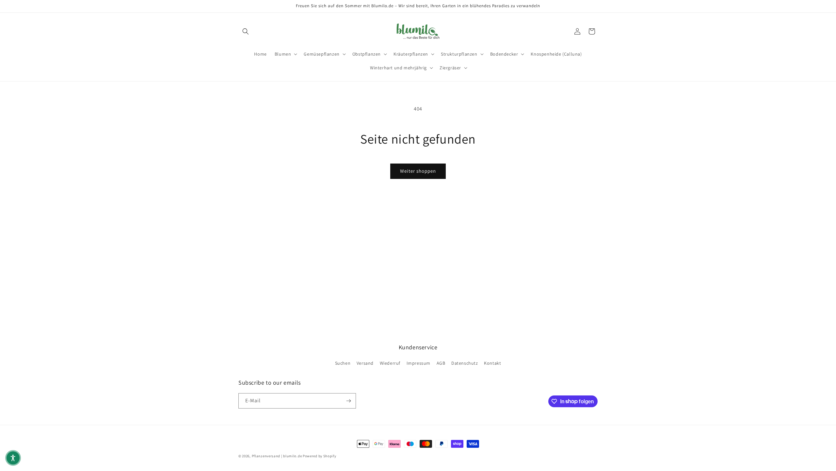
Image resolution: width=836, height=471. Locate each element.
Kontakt (492, 363)
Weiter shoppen (418, 171)
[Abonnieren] (348, 401)
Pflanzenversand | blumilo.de (277, 456)
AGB (441, 363)
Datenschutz (464, 363)
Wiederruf (390, 363)
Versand (365, 363)
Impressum (418, 363)
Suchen (343, 363)
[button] (245, 31)
